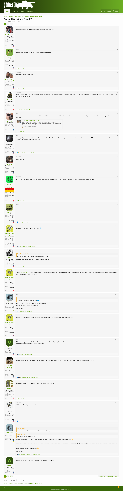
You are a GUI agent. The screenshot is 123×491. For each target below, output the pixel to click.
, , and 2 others (29, 222)
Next (11, 24)
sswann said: (20, 434)
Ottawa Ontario (11, 108)
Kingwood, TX (11, 65)
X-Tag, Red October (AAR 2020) (30, 120)
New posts (6, 14)
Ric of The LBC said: (22, 253)
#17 (117, 381)
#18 (117, 402)
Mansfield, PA (11, 397)
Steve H (9, 100)
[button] (19, 11)
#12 (117, 270)
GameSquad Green (9, 487)
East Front (12, 128)
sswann (9, 410)
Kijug (9, 143)
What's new (15, 11)
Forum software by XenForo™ (61, 489)
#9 (117, 204)
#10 (117, 225)
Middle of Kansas (10, 418)
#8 (117, 176)
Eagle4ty (9, 212)
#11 (117, 250)
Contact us (94, 487)
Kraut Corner (11, 309)
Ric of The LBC (8, 21)
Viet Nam (12, 171)
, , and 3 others (29, 454)
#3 (117, 72)
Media (22, 11)
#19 (117, 425)
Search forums (13, 14)
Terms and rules (102, 487)
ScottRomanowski (9, 234)
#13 (117, 294)
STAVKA (9, 121)
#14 (117, 315)
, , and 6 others (29, 377)
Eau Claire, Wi (11, 220)
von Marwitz (9, 302)
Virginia (12, 374)
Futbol (9, 258)
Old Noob (9, 347)
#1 (117, 27)
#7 (117, 156)
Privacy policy (110, 487)
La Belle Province (10, 197)
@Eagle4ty (24, 272)
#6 (117, 135)
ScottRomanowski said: (22, 298)
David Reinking (9, 80)
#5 (117, 113)
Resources (30, 11)
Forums (7, 11)
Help (116, 487)
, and (27, 152)
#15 (117, 339)
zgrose (10, 57)
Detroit (12, 264)
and (24, 109)
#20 (117, 458)
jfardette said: (20, 428)
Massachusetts (11, 243)
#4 (117, 92)
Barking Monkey (9, 366)
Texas (13, 150)
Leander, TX (12, 86)
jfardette (9, 388)
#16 (117, 358)
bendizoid (9, 164)
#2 (117, 49)
